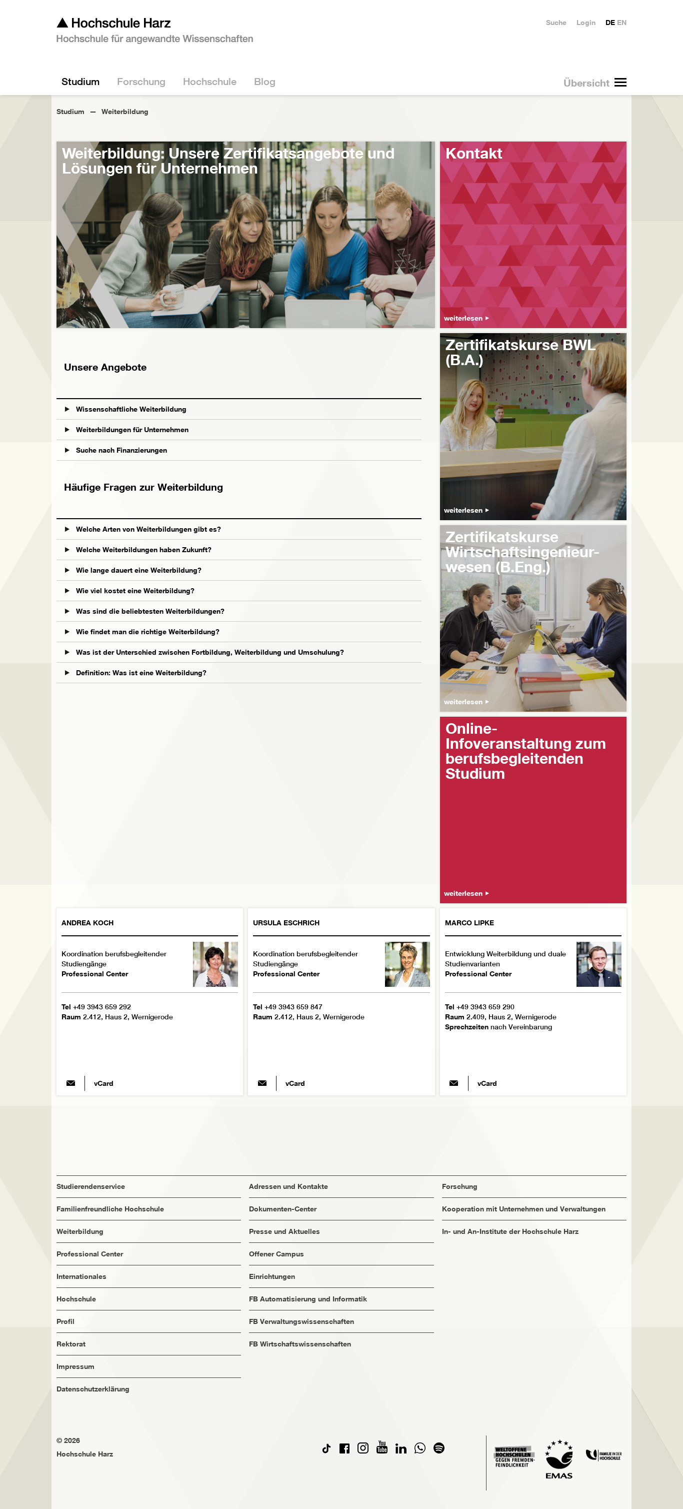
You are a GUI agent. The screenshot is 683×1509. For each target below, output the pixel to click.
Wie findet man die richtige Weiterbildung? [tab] (147, 631)
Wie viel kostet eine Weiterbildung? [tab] (134, 590)
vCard (104, 1083)
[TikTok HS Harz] (327, 1450)
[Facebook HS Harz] (345, 1450)
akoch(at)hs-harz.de (71, 1083)
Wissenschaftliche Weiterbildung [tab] (130, 409)
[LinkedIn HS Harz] (401, 1450)
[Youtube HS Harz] (382, 1450)
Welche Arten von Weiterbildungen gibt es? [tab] (147, 529)
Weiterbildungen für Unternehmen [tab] (131, 429)
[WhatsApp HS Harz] (420, 1450)
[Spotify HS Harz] (439, 1450)
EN (621, 22)
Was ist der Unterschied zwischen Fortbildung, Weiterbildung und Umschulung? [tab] (209, 652)
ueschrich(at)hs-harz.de (262, 1083)
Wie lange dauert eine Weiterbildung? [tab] (138, 570)
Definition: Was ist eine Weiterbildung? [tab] (140, 672)
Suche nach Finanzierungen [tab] (120, 450)
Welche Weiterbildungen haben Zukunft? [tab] (143, 549)
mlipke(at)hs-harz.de (454, 1083)
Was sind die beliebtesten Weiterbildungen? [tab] (149, 611)
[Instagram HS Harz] (363, 1450)
